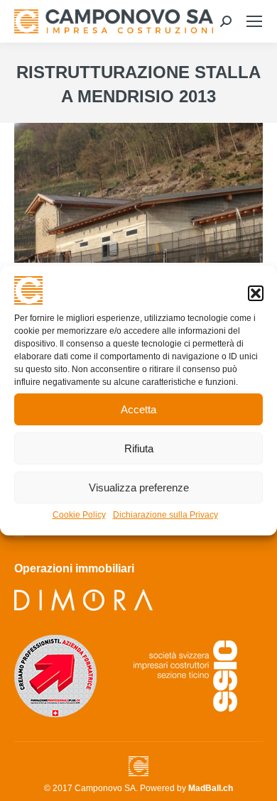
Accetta (138, 409)
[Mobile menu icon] (254, 21)
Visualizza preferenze (139, 487)
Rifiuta (138, 448)
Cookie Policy (79, 515)
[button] (256, 293)
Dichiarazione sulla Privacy (165, 515)
